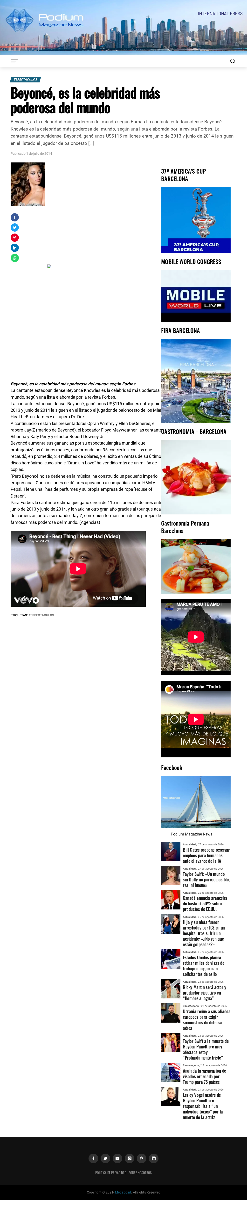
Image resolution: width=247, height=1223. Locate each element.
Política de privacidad (110, 1172)
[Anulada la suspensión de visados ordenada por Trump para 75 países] (170, 1072)
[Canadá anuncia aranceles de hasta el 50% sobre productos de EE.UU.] (170, 899)
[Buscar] (232, 61)
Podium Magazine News (191, 834)
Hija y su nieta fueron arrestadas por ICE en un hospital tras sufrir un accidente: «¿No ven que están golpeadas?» (204, 933)
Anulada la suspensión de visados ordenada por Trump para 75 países (204, 1076)
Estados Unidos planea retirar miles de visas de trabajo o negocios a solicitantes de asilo (203, 965)
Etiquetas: (20, 615)
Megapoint (123, 1192)
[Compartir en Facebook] (15, 217)
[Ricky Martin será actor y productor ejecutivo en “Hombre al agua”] (170, 988)
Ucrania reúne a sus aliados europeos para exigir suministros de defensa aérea (206, 1019)
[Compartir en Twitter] (15, 227)
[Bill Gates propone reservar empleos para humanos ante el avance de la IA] (170, 851)
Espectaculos (25, 79)
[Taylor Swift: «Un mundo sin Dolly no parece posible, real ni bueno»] (170, 875)
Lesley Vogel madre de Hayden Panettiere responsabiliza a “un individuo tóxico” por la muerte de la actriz (203, 1105)
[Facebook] (93, 1158)
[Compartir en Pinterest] (15, 238)
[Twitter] (105, 1158)
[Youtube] (117, 1158)
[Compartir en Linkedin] (15, 248)
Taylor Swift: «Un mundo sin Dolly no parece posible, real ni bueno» (206, 879)
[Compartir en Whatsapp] (15, 258)
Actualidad (189, 844)
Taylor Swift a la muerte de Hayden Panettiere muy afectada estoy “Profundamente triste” (206, 1049)
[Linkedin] (153, 1158)
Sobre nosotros (140, 1172)
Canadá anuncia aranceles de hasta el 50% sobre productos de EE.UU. (205, 903)
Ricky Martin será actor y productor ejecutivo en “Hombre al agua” (204, 992)
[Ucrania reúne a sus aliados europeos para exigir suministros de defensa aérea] (170, 1013)
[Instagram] (129, 1158)
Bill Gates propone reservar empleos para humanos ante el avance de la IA (206, 855)
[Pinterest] (141, 1158)
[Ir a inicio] (123, 27)
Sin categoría (191, 1006)
